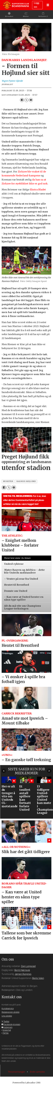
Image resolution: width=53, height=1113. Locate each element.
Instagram (8, 1027)
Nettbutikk (42, 16)
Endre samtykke (37, 1072)
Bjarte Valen (38, 978)
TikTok (6, 1033)
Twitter (6, 1022)
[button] (4, 771)
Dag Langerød (28, 966)
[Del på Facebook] (22, 100)
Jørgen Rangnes (23, 974)
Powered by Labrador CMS (26, 1082)
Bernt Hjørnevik (22, 970)
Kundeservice (8, 1009)
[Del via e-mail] (31, 100)
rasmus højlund (26, 481)
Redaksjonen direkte (10, 1012)
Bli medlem (9, 16)
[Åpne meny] (48, 5)
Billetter (26, 16)
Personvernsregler (17, 1072)
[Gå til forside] (16, 5)
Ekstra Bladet (38, 189)
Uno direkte (7, 1016)
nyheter (8, 481)
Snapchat (7, 1030)
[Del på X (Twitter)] (26, 100)
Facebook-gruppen (12, 1024)
